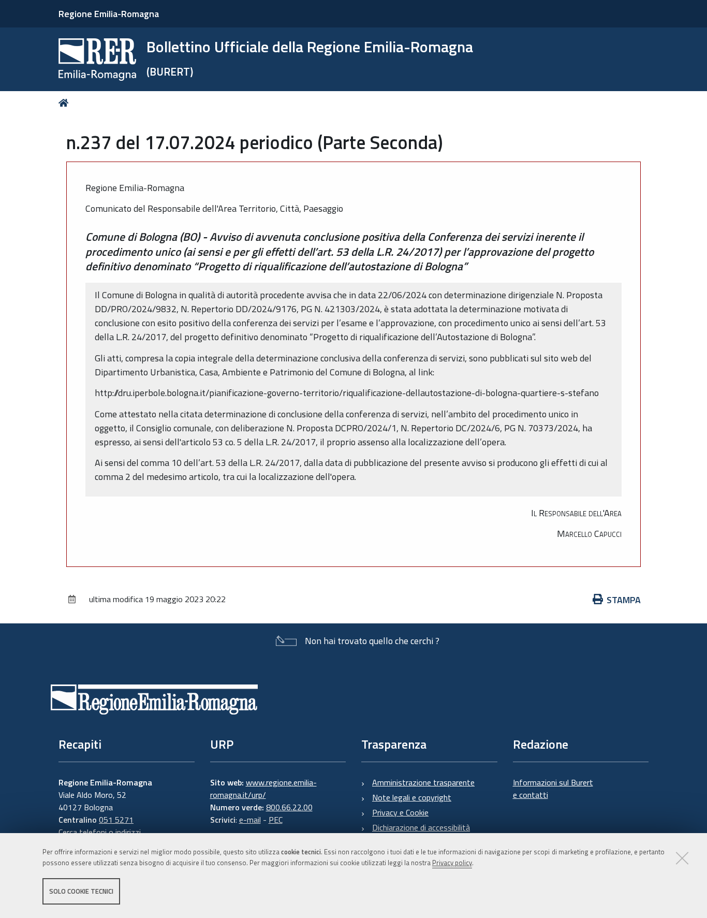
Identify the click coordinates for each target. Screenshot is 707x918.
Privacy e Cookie (400, 812)
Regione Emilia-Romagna (108, 14)
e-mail (250, 819)
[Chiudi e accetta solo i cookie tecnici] (682, 858)
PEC (276, 819)
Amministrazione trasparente (423, 782)
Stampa (624, 600)
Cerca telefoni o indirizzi (99, 832)
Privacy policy (452, 862)
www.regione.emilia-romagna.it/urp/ (263, 788)
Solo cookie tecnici (81, 891)
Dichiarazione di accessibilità (421, 827)
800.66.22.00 (289, 807)
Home (65, 102)
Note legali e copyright (411, 797)
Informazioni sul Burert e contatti (553, 788)
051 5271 (116, 819)
